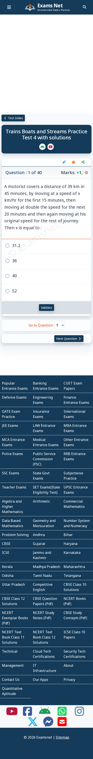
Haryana (70, 543)
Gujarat (39, 543)
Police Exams (12, 453)
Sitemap (62, 737)
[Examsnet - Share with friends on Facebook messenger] (48, 724)
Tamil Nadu (42, 575)
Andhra (39, 534)
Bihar (68, 534)
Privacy (69, 679)
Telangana (72, 575)
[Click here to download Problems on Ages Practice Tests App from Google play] (42, 147)
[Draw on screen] (64, 162)
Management (13, 665)
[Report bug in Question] (73, 162)
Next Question (67, 339)
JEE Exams (10, 425)
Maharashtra (74, 566)
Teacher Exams (14, 487)
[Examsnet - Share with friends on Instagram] (79, 713)
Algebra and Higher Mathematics (12, 506)
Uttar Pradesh (13, 584)
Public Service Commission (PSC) (44, 459)
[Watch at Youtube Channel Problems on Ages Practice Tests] (50, 147)
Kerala (7, 566)
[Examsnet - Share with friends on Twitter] (32, 724)
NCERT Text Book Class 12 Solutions (44, 637)
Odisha (7, 575)
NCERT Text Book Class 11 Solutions (13, 637)
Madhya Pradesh (46, 566)
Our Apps (40, 679)
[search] (85, 7)
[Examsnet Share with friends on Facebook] (27, 713)
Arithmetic (41, 501)
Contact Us (10, 679)
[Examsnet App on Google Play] (44, 713)
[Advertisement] (46, 63)
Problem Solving (15, 534)
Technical (10, 651)
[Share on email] (62, 724)
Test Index (15, 118)
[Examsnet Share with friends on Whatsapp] (62, 713)
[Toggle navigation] (8, 7)
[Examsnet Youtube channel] (11, 713)
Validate (46, 307)
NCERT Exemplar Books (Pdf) (15, 617)
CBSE (6, 543)
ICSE (5, 552)
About (68, 665)
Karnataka (72, 552)
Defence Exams (14, 397)
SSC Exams (10, 473)
